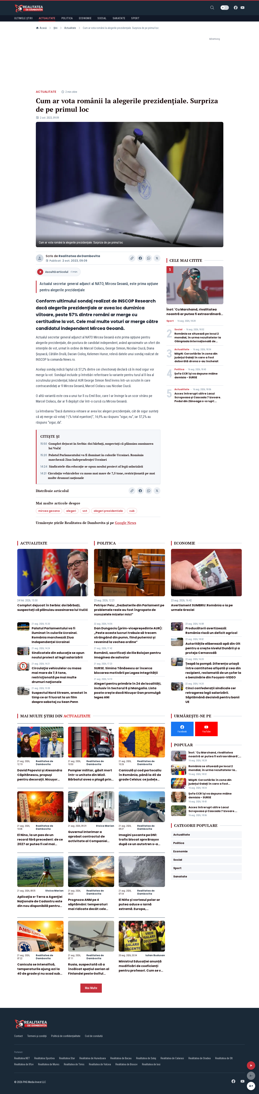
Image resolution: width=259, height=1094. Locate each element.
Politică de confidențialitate (65, 1036)
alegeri (71, 511)
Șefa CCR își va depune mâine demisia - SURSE (196, 375)
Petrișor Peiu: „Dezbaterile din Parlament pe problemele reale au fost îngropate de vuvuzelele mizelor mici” (129, 610)
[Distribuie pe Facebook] (140, 258)
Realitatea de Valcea (100, 1064)
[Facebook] (235, 7)
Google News (125, 522)
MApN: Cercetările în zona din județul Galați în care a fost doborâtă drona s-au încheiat (196, 357)
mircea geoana (49, 511)
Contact (18, 1036)
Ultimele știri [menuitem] (23, 18)
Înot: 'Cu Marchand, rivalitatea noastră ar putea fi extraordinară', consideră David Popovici (194, 314)
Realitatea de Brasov (126, 1064)
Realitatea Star (67, 1058)
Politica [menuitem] (67, 18)
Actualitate (70, 27)
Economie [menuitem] (85, 18)
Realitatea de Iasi (151, 1064)
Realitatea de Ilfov (24, 1064)
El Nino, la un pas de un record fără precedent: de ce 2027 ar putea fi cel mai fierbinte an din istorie (40, 842)
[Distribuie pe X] (157, 258)
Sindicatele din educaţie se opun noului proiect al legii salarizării (96, 466)
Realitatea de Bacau (121, 1058)
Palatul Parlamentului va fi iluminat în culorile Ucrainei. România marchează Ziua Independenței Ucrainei (96, 457)
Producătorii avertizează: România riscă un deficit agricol (211, 630)
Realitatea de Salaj (146, 1058)
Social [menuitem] (101, 18)
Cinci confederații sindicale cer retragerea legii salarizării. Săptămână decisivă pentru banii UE (212, 695)
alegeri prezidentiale (108, 511)
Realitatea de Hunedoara (92, 1058)
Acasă (43, 27)
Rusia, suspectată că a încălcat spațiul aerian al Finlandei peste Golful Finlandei (88, 971)
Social (178, 329)
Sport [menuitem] (135, 18)
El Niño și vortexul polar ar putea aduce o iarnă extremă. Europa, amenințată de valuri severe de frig (141, 909)
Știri (55, 27)
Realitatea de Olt (224, 1058)
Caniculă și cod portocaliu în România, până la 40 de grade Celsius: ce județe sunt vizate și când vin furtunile (140, 779)
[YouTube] (242, 7)
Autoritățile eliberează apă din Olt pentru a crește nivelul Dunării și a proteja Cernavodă (212, 648)
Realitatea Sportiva (44, 1058)
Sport (170, 320)
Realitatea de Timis (74, 1064)
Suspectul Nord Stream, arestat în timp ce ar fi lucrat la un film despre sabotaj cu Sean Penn (59, 697)
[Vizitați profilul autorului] (39, 258)
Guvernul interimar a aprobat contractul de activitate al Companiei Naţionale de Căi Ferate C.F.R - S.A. (87, 841)
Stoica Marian (105, 825)
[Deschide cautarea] (212, 7)
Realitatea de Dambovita (79, 256)
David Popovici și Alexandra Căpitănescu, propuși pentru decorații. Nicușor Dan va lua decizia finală (39, 777)
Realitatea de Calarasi (172, 1058)
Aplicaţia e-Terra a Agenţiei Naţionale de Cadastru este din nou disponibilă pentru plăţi (39, 904)
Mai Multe (91, 988)
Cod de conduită (94, 1036)
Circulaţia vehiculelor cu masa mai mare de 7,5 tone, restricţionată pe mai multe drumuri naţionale (101, 475)
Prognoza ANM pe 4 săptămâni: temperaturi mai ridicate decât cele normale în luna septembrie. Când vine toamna (91, 909)
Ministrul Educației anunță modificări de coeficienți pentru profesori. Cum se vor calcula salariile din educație (141, 970)
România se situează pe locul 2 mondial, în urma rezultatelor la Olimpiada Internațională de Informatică (197, 339)
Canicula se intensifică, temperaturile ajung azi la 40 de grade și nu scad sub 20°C (38, 971)
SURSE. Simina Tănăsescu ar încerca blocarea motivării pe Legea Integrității (126, 670)
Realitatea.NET (22, 1058)
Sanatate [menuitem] (119, 18)
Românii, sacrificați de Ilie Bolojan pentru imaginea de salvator (127, 655)
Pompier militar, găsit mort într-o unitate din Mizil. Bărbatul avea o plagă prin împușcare (90, 777)
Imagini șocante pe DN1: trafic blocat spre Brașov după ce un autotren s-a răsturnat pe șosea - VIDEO (140, 842)
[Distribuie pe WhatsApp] (148, 258)
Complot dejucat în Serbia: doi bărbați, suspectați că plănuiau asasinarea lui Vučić (101, 445)
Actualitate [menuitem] (47, 18)
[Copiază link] (132, 258)
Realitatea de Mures (48, 1064)
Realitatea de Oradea (199, 1058)
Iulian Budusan (155, 955)
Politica (179, 369)
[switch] (225, 7)
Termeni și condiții (37, 1036)
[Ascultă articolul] (251, 1065)
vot (84, 511)
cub (132, 511)
